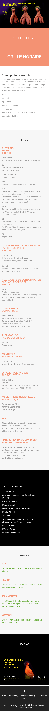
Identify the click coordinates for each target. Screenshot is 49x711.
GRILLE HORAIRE (24, 56)
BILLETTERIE (24, 38)
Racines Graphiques (38, 705)
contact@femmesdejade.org (22, 696)
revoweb (30, 707)
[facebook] (24, 691)
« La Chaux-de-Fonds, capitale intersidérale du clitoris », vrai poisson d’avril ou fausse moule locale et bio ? (21, 603)
